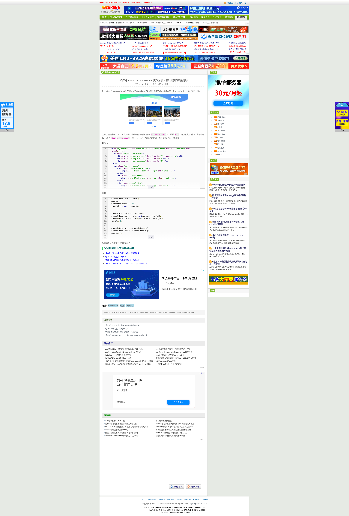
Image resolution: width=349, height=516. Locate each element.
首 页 (104, 17)
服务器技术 (221, 141)
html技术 (115, 72)
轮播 (122, 305)
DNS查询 (217, 17)
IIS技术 (219, 127)
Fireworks (220, 138)
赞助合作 (187, 500)
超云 (156, 508)
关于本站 (170, 500)
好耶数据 (202, 510)
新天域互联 (169, 508)
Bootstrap (113, 305)
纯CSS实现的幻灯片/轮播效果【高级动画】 (122, 260)
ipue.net (183, 513)
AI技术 (219, 155)
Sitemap (204, 500)
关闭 (7, 130)
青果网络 (195, 510)
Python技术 (221, 151)
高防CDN (189, 513)
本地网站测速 (147, 17)
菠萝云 (190, 508)
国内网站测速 (116, 17)
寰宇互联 (201, 508)
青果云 (184, 508)
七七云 (163, 513)
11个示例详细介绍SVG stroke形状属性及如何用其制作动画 (227, 249)
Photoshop (221, 134)
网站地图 (196, 500)
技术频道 (241, 17)
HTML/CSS (221, 117)
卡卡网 (111, 10)
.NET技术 (220, 121)
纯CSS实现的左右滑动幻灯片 (116, 257)
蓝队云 (178, 510)
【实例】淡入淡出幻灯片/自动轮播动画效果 (122, 253)
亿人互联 (152, 510)
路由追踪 (205, 17)
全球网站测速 (132, 17)
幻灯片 (130, 305)
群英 (173, 510)
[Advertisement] (153, 463)
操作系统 (220, 144)
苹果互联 (161, 508)
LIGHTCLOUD (186, 510)
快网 (152, 508)
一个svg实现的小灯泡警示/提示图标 (228, 184)
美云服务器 (178, 508)
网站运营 (220, 148)
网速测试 (229, 17)
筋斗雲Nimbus (161, 510)
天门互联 (169, 513)
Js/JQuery (221, 131)
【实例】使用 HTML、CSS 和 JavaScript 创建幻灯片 (126, 263)
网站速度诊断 (163, 17)
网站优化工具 (179, 17)
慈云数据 (176, 513)
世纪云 (195, 508)
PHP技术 (220, 124)
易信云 (169, 510)
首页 (143, 500)
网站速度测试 (152, 500)
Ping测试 (194, 17)
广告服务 (179, 500)
